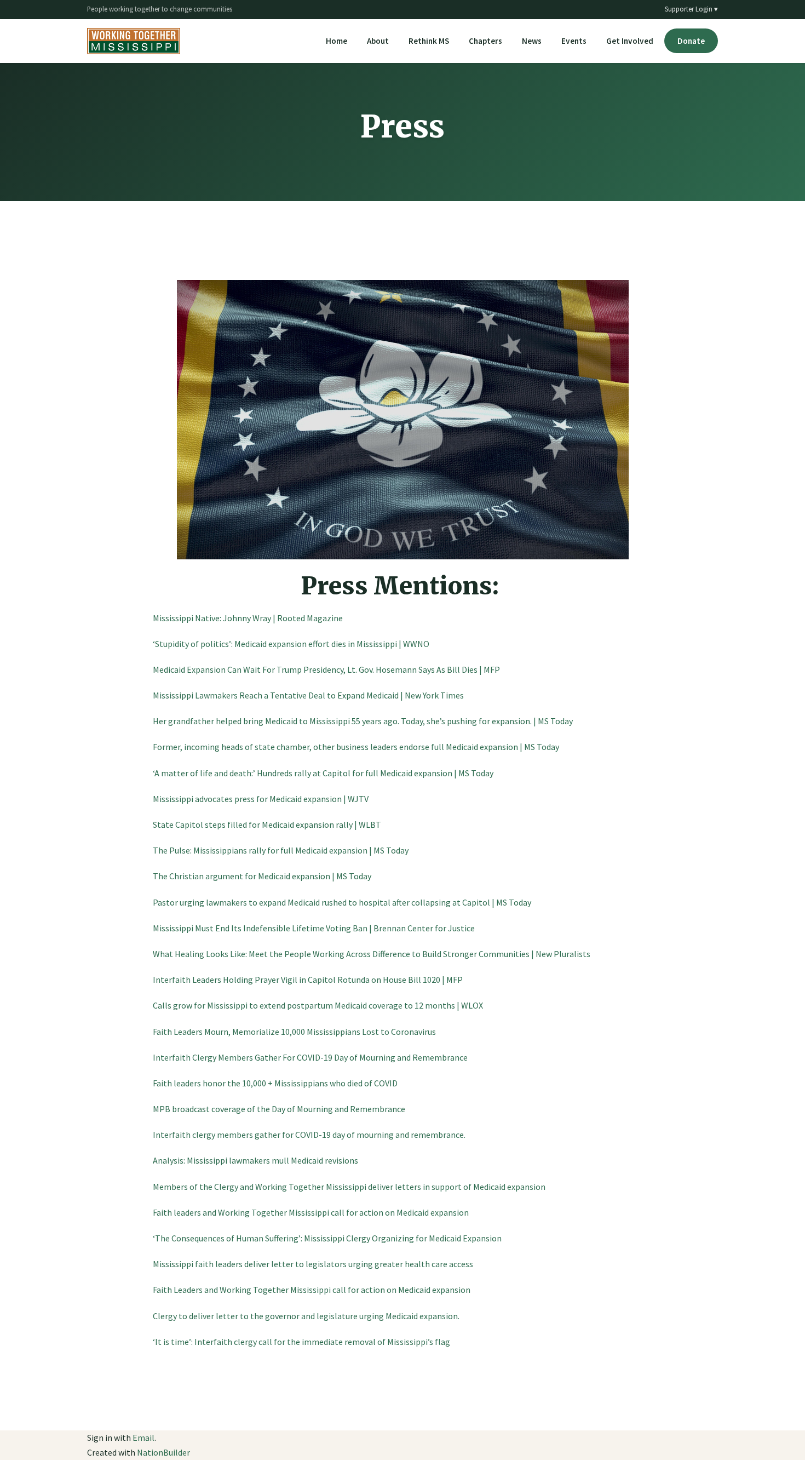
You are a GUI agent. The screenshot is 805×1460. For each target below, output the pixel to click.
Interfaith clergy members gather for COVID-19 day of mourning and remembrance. (309, 1134)
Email (143, 1437)
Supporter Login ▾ (691, 8)
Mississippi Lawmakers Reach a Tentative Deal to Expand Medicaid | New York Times (308, 695)
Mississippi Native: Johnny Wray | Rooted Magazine (248, 617)
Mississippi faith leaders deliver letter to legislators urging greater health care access (313, 1263)
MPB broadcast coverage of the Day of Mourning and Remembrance (279, 1108)
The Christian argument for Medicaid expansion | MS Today (262, 876)
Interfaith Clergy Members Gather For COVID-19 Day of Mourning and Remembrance (310, 1057)
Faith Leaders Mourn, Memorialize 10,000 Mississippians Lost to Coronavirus (294, 1031)
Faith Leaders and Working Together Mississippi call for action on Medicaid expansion (311, 1289)
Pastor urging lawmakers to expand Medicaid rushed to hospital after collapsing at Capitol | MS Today (342, 902)
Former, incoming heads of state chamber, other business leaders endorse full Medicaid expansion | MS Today (356, 746)
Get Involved (629, 41)
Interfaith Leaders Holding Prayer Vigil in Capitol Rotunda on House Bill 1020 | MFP (308, 979)
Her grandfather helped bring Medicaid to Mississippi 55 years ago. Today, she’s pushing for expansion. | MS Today (363, 720)
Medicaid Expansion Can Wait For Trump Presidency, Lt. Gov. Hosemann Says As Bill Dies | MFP (326, 669)
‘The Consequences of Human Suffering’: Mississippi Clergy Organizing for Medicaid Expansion (327, 1238)
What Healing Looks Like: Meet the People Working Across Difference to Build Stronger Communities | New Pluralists (371, 953)
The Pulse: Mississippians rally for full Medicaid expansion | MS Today (281, 850)
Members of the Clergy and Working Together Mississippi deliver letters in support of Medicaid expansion (349, 1186)
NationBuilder (163, 1452)
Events (573, 41)
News (532, 41)
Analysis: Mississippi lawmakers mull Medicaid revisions (255, 1160)
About (378, 41)
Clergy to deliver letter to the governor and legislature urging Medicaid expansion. (306, 1315)
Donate (691, 41)
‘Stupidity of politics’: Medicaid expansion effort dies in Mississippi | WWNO (291, 643)
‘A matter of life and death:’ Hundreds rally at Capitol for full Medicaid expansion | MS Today (323, 773)
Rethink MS (429, 41)
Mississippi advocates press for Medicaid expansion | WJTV (261, 798)
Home (336, 41)
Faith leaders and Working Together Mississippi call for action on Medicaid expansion (311, 1212)
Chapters (485, 41)
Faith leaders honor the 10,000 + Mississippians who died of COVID (275, 1083)
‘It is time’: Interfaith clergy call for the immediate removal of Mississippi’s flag (301, 1341)
